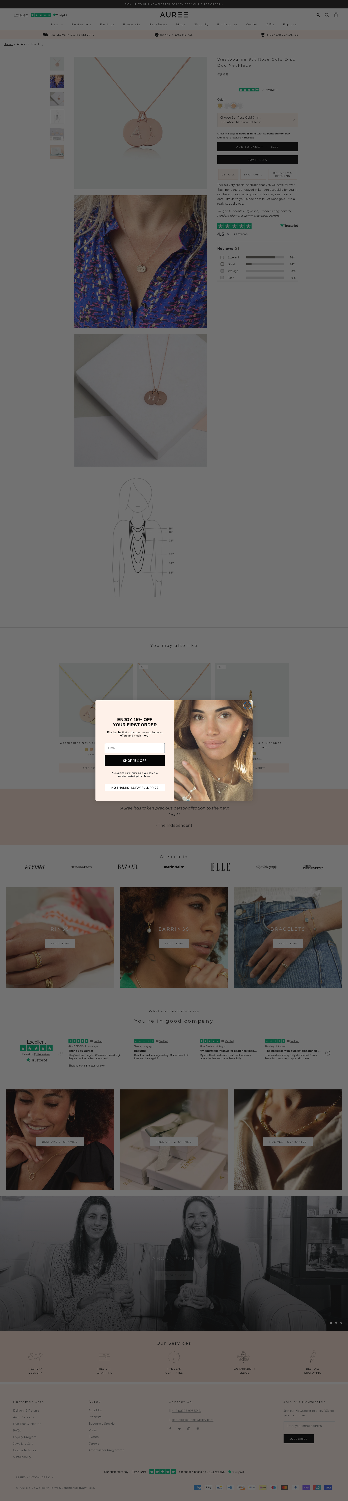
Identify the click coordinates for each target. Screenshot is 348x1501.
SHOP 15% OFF (134, 760)
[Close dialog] (247, 705)
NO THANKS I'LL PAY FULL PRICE (134, 787)
